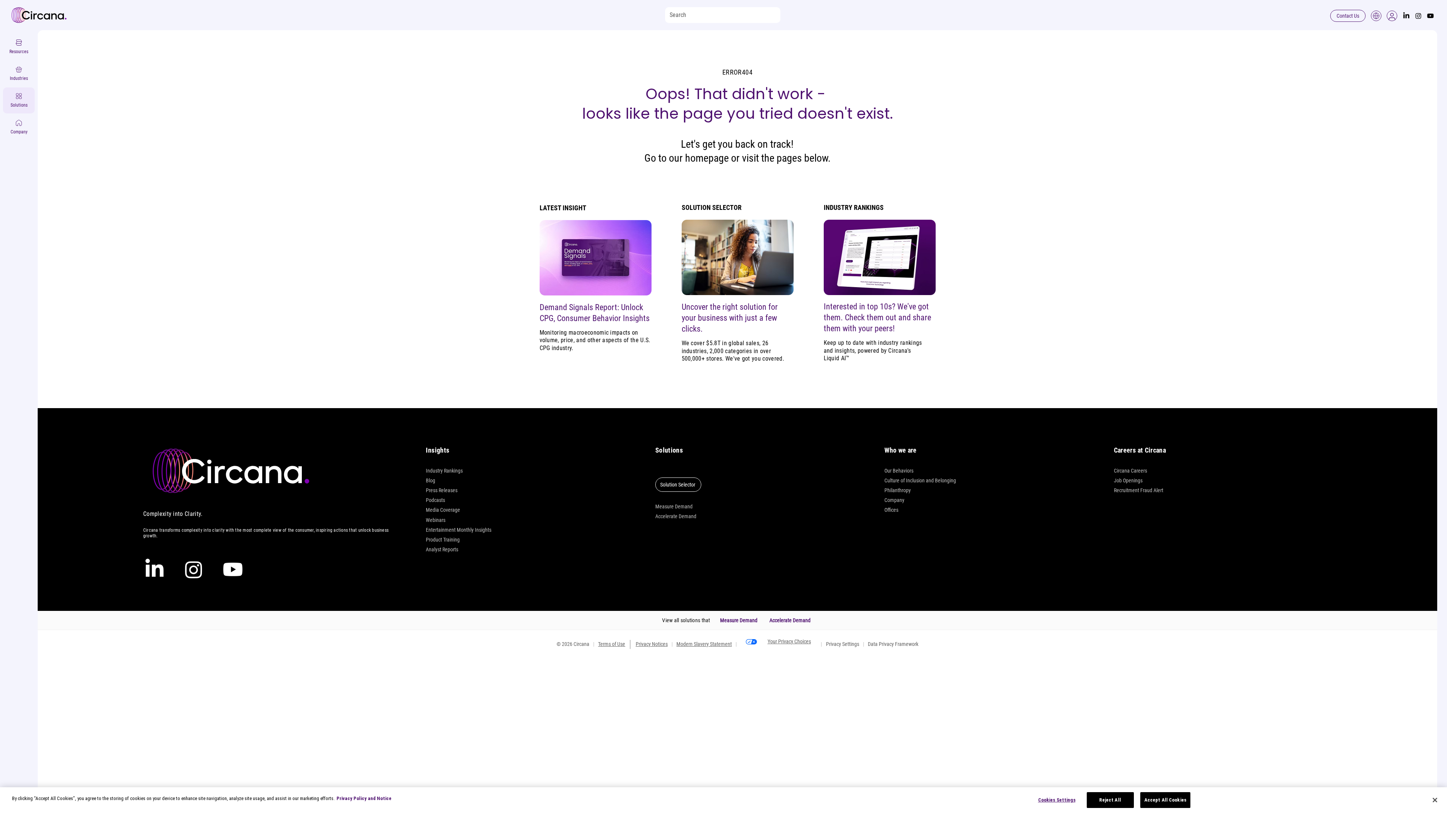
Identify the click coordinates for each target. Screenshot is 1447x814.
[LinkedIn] (1406, 16)
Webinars (435, 520)
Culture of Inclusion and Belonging (920, 480)
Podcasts (435, 500)
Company (894, 500)
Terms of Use (611, 644)
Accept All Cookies (1165, 800)
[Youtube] (1430, 16)
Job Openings (1128, 480)
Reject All (1110, 800)
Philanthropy (897, 490)
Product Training (443, 540)
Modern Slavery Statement (704, 644)
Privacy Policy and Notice (364, 798)
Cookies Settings (1056, 800)
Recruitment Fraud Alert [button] (1138, 490)
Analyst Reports (442, 549)
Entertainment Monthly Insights (458, 530)
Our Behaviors (898, 471)
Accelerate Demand (675, 516)
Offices (891, 510)
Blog (430, 480)
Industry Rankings (444, 471)
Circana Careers (1130, 471)
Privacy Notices (652, 644)
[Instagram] (1418, 16)
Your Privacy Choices (789, 641)
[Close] (1435, 800)
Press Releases (441, 490)
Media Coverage (443, 510)
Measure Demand (674, 506)
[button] (1392, 16)
